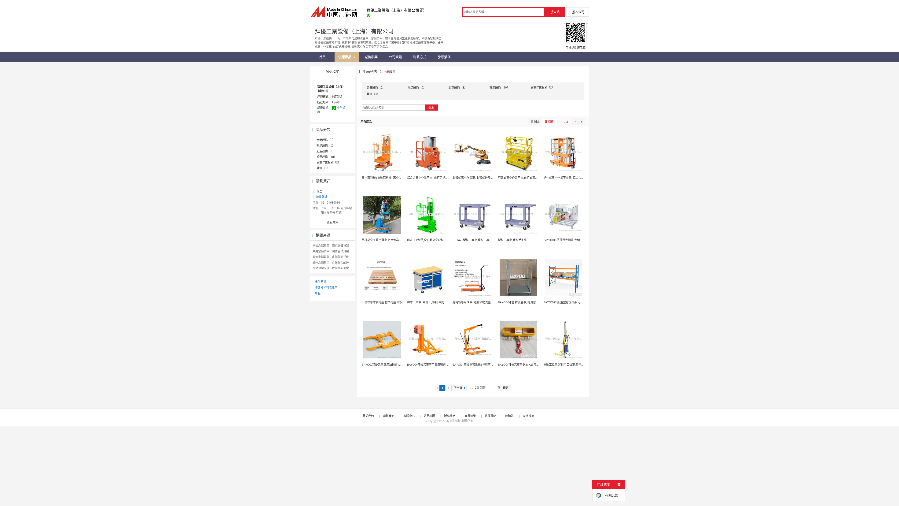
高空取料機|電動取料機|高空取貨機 (384, 178)
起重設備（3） (326, 151)
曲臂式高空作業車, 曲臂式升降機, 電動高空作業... (483, 178)
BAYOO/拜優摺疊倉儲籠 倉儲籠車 (564, 240)
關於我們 (368, 416)
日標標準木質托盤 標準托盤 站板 (382, 302)
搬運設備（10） (327, 157)
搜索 (431, 107)
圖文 (537, 122)
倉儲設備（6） (326, 140)
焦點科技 (455, 421)
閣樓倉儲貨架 (340, 251)
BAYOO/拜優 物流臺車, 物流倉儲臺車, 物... (524, 302)
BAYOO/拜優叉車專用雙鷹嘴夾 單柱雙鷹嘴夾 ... (436, 365)
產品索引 (320, 281)
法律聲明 (490, 416)
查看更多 (332, 222)
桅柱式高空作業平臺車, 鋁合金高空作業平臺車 (572, 178)
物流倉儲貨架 (321, 246)
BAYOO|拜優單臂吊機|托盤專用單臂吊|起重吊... (483, 365)
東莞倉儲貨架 (321, 251)
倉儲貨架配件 (340, 262)
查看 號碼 (321, 197)
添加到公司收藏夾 (326, 287)
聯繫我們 (388, 416)
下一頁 (458, 388)
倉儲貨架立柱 (321, 268)
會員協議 (470, 416)
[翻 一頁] (437, 388)
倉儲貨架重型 (340, 268)
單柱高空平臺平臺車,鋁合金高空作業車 (386, 240)
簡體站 (509, 416)
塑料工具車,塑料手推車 (512, 240)
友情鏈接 (528, 416)
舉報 (318, 293)
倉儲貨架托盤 (340, 257)
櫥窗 (551, 122)
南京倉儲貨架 (340, 246)
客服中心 (409, 416)
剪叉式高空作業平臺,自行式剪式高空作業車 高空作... (530, 178)
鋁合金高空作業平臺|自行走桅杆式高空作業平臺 (437, 178)
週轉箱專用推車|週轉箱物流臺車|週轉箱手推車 (482, 302)
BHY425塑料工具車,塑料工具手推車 (475, 240)
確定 (505, 388)
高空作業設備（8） (329, 162)
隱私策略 (449, 416)
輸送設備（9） (326, 146)
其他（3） (323, 168)
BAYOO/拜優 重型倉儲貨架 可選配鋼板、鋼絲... (572, 302)
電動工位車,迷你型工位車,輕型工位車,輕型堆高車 (573, 365)
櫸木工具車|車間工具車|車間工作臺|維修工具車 (437, 302)
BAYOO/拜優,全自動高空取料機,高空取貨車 (434, 240)
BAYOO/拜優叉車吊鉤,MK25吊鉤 (518, 365)
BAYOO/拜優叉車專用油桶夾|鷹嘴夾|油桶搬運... (392, 365)
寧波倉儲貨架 (321, 257)
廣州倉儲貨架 (321, 262)
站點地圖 (429, 416)
